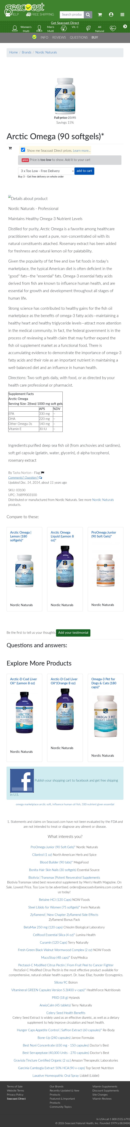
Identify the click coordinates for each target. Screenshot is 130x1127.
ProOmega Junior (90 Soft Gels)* (53, 847)
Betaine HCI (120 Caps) (55, 899)
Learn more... (82, 150)
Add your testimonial (73, 632)
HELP (14, 14)
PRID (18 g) (60, 997)
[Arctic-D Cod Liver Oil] (24, 718)
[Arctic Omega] (24, 569)
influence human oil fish (66, 804)
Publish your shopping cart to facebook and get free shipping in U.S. (64, 787)
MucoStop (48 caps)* (55, 957)
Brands (26, 52)
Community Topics (61, 1107)
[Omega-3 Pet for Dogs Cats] (105, 718)
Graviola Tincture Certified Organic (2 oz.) (42, 1060)
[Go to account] (111, 15)
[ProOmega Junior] (105, 569)
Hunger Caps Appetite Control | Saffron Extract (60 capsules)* (59, 1030)
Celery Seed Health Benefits (65, 1013)
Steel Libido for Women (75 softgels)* (54, 907)
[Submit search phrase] (88, 14)
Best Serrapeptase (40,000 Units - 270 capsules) (56, 1053)
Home (13, 52)
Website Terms (15, 1090)
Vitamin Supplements (104, 1086)
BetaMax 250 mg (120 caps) (43, 927)
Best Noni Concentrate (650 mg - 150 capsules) (56, 1045)
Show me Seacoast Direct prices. (58, 150)
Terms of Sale (15, 1086)
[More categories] (125, 27)
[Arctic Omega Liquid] (65, 569)
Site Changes (100, 1094)
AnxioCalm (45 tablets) (55, 1005)
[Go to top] (34, 38)
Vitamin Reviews (102, 1098)
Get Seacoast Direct (65, 23)
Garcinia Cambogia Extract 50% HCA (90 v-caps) (51, 1068)
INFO (44, 37)
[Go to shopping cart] (99, 15)
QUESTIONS (79, 37)
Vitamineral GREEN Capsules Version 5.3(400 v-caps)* (48, 990)
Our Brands (56, 1086)
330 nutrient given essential (98, 804)
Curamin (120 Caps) (53, 942)
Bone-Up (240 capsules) (54, 1038)
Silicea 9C (61, 982)
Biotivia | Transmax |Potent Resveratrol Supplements (64, 877)
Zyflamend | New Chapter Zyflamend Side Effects (64, 915)
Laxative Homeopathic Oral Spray (55, 1075)
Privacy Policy (15, 1094)
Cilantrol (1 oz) (42, 854)
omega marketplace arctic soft (33, 804)
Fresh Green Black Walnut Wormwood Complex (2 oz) (55, 950)
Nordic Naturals (46, 52)
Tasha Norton (22, 473)
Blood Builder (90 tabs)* (56, 862)
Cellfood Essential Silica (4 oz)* (54, 935)
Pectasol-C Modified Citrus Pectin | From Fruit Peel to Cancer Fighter (66, 965)
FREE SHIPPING (42, 14)
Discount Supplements (105, 1090)
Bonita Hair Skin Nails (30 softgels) (52, 870)
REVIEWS (59, 37)
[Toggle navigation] (122, 15)
